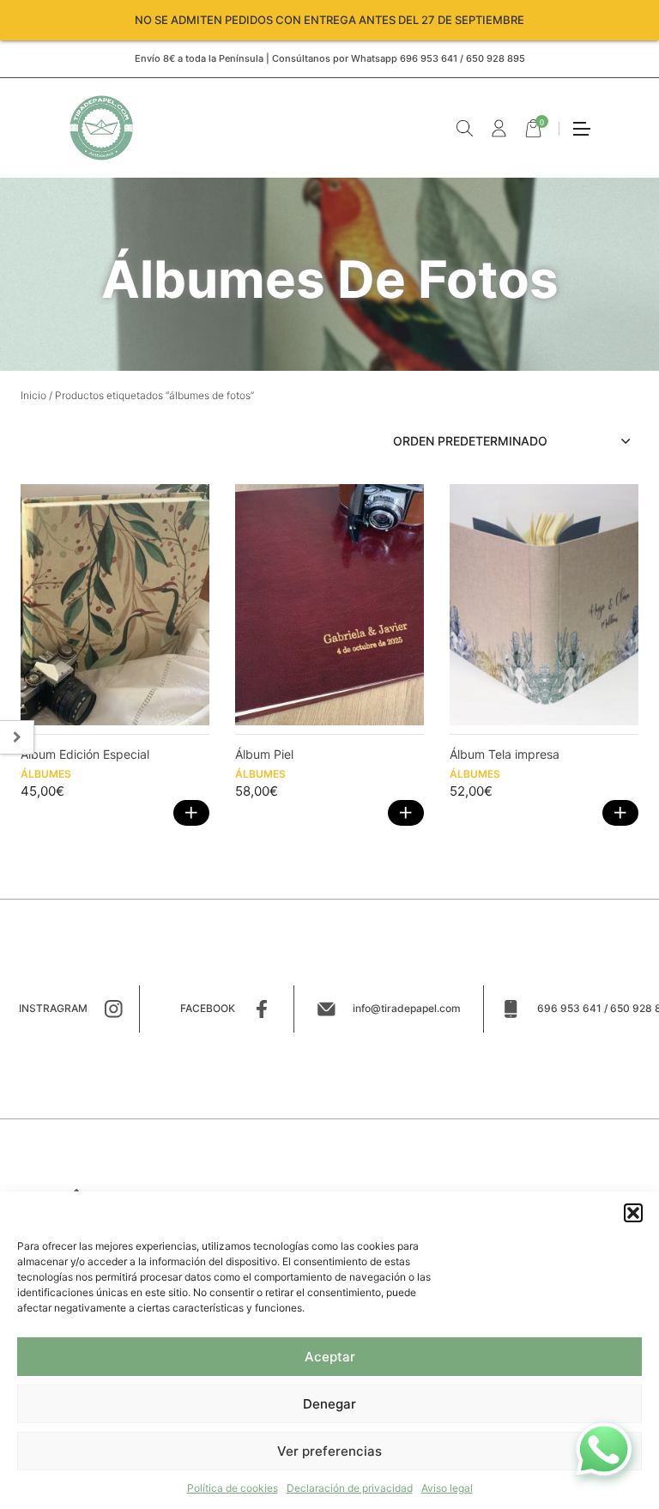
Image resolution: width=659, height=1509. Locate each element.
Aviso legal (447, 1488)
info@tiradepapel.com (407, 1008)
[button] (633, 1212)
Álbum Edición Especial (85, 754)
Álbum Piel (264, 754)
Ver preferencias (329, 1451)
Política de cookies (232, 1488)
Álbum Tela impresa (504, 754)
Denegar (329, 1404)
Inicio (33, 395)
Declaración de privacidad (350, 1488)
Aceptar (330, 1356)
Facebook (207, 1008)
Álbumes (46, 773)
